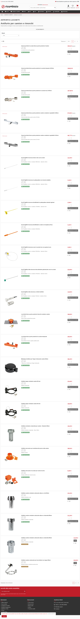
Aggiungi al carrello (73, 51)
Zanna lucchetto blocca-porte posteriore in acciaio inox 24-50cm (36, 90)
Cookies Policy (4, 611)
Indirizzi (29, 607)
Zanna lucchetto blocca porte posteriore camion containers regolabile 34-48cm (39, 112)
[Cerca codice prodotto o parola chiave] (55, 7)
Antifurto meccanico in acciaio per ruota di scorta (33, 470)
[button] (7, 11)
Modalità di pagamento (5, 607)
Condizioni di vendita (5, 605)
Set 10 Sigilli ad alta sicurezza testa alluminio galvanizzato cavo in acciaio (38, 269)
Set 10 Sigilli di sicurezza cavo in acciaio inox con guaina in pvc (36, 247)
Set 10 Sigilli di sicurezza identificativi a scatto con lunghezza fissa (36, 224)
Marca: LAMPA (23, 48)
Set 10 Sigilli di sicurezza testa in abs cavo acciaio (33, 157)
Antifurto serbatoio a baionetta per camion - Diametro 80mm (35, 426)
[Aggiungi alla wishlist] (68, 54)
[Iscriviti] (24, 591)
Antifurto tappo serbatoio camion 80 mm (30, 381)
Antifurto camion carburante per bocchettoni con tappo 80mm (36, 560)
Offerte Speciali (4, 602)
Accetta (4, 616)
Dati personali (31, 604)
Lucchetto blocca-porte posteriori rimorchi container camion (35, 314)
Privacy (2, 610)
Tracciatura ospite (31, 608)
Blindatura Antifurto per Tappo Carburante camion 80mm (34, 358)
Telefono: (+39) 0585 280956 (61, 604)
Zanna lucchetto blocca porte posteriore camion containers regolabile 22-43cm (39, 135)
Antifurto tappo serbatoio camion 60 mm (30, 403)
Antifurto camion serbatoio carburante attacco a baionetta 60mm (36, 537)
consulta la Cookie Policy (51, 613)
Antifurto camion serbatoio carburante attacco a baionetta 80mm (36, 515)
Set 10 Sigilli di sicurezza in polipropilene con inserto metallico (36, 180)
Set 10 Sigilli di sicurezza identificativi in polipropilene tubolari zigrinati (37, 202)
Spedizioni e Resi (4, 608)
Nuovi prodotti (4, 604)
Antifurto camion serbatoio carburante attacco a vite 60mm (35, 493)
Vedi (75, 540)
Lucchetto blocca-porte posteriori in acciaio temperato (34, 336)
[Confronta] (70, 54)
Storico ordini (30, 605)
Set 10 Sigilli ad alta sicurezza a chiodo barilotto (32, 291)
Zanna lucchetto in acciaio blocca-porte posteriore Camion (35, 45)
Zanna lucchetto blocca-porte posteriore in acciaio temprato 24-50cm (37, 68)
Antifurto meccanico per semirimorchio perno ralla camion (35, 448)
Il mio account (31, 602)
